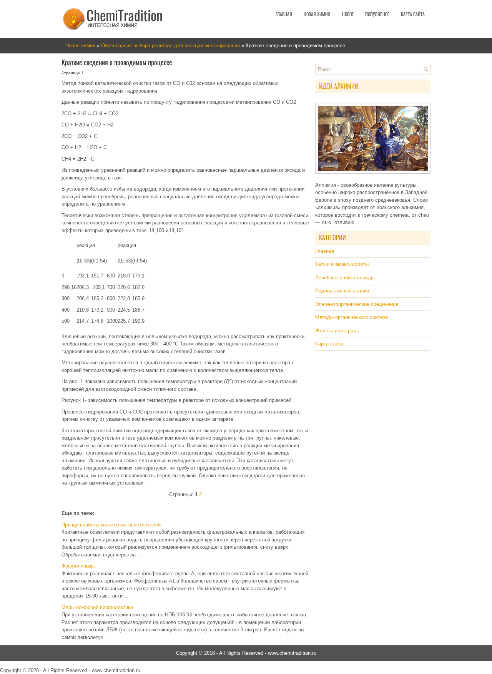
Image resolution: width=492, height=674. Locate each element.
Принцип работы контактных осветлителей (111, 525)
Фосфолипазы (78, 566)
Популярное (377, 14)
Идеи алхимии (338, 86)
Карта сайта (413, 14)
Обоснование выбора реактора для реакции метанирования (170, 45)
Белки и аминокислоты (342, 264)
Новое (348, 14)
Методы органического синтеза (351, 317)
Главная (284, 14)
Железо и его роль (337, 331)
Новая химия (317, 14)
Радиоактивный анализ (342, 291)
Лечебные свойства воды (344, 278)
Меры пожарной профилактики (97, 607)
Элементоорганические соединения (356, 304)
